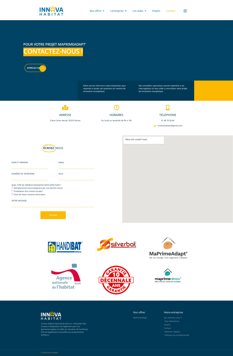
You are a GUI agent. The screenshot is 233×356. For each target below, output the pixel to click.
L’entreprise (117, 10)
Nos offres (95, 10)
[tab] (138, 90)
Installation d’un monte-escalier (28, 191)
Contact (170, 10)
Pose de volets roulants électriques (29, 194)
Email (61, 163)
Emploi (156, 10)
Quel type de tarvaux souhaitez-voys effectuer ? (36, 185)
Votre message (19, 201)
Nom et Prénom (20, 163)
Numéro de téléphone (23, 174)
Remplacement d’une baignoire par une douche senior (38, 188)
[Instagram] (185, 10)
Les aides (138, 10)
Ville (61, 174)
